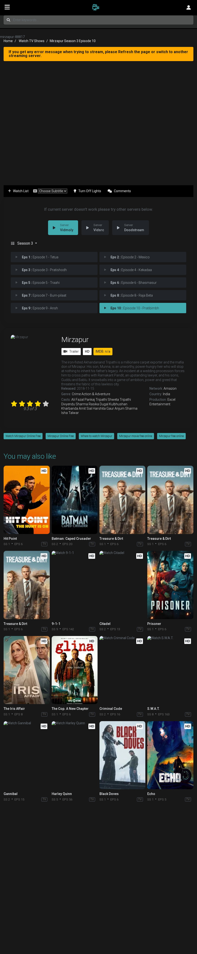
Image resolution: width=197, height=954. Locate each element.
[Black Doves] (122, 755)
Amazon (170, 388)
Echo (151, 794)
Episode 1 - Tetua (40, 257)
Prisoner (154, 624)
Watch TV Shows (31, 41)
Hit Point (10, 539)
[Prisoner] (170, 585)
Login (188, 7)
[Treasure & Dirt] (122, 500)
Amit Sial (85, 408)
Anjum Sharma (126, 408)
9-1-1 (56, 624)
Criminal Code (110, 709)
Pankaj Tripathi (96, 399)
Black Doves (109, 794)
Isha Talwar (70, 413)
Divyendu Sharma (74, 404)
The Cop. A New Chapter (70, 709)
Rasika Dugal (98, 404)
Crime (76, 394)
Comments (122, 191)
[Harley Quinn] (75, 755)
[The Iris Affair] (26, 670)
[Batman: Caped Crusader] (75, 500)
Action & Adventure (95, 394)
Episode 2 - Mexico (130, 257)
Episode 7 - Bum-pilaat (44, 295)
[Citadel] (122, 585)
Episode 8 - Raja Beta (132, 295)
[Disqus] (98, 866)
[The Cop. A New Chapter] (75, 670)
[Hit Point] (26, 500)
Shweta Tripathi (119, 399)
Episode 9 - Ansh (40, 308)
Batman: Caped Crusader (71, 539)
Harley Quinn (62, 794)
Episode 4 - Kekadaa (131, 270)
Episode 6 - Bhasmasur (134, 283)
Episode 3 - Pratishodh (44, 270)
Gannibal (11, 794)
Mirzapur (75, 339)
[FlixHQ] (98, 7)
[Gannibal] (26, 755)
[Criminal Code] (122, 670)
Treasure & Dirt (111, 539)
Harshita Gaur (103, 408)
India (166, 394)
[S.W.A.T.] (170, 670)
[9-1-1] (75, 585)
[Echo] (170, 755)
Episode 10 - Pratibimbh (135, 308)
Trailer (74, 351)
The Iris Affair (14, 709)
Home (8, 41)
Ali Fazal (77, 399)
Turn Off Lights (89, 191)
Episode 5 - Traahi (41, 283)
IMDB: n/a (103, 351)
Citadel (105, 624)
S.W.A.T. (153, 709)
